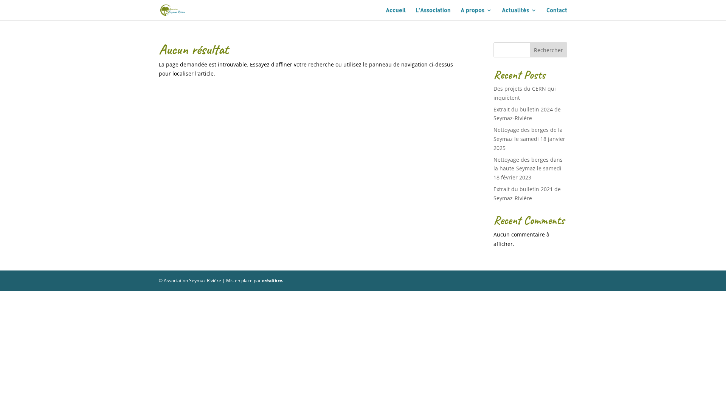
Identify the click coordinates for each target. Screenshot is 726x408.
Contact (556, 10)
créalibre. (272, 280)
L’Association (433, 10)
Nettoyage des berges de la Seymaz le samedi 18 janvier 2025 (529, 138)
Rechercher (548, 50)
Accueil (396, 10)
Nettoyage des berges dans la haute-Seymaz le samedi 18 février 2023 (528, 168)
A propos (472, 10)
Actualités (515, 10)
